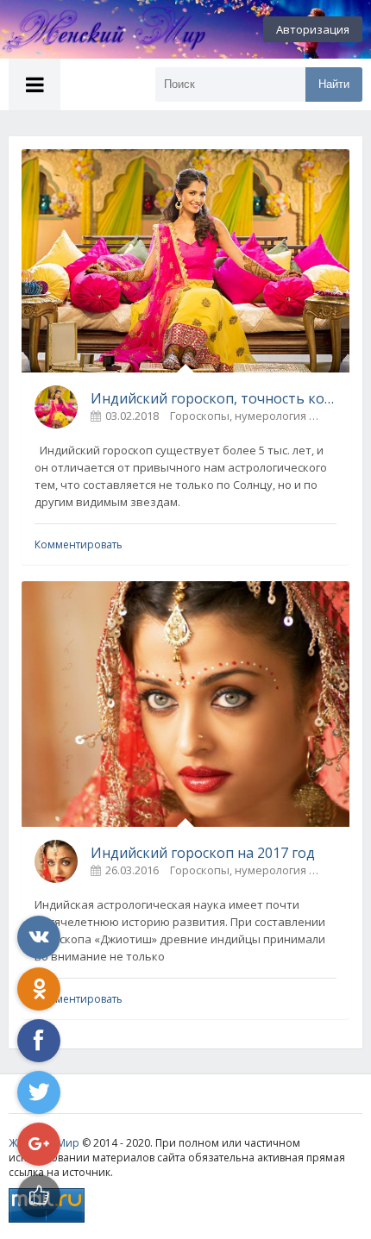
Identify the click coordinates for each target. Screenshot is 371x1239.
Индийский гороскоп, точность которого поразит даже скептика (213, 398)
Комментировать (79, 544)
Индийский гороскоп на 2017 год (203, 852)
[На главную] (95, 29)
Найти (333, 84)
